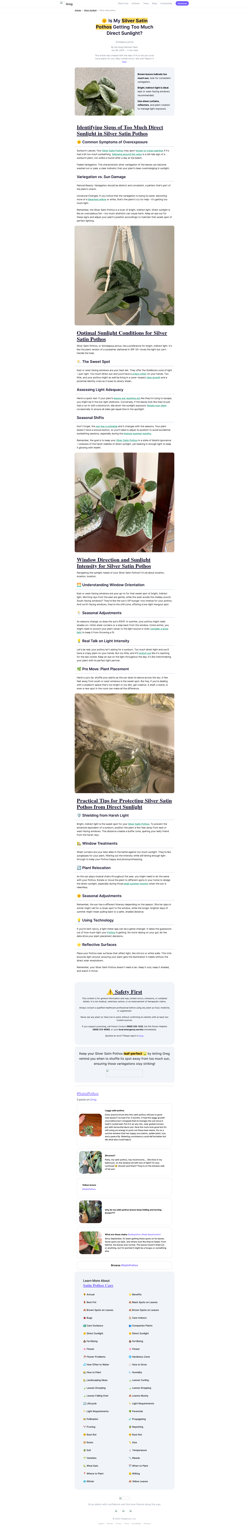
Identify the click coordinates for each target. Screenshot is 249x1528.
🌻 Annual (88, 1294)
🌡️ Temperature (138, 1450)
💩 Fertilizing (90, 1341)
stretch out (145, 653)
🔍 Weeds (134, 1458)
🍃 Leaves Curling (139, 1380)
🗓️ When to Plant (138, 1465)
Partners (110, 1523)
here (124, 61)
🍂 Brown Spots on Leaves (98, 1310)
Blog (154, 3)
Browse (124, 1265)
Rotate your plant (157, 405)
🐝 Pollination (90, 1419)
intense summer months (137, 433)
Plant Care (123, 3)
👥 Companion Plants (141, 1325)
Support (101, 1523)
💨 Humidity (135, 1372)
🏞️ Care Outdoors (93, 1325)
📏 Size (133, 1442)
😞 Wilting (134, 1473)
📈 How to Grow (138, 1364)
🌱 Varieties (89, 1458)
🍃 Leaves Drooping (94, 1388)
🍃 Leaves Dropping (140, 1388)
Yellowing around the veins (127, 154)
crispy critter (139, 373)
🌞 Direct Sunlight (93, 1333)
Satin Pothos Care (98, 1285)
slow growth (153, 377)
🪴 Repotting (136, 1426)
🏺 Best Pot (89, 1302)
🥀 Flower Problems (94, 1356)
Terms (126, 1523)
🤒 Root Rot (89, 1434)
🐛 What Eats (90, 1465)
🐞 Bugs (87, 1317)
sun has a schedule (106, 426)
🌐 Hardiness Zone (139, 1356)
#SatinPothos (88, 1093)
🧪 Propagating (137, 1419)
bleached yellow (97, 199)
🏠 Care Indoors (138, 1317)
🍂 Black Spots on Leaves (143, 1302)
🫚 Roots (88, 1442)
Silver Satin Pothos (112, 150)
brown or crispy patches (149, 150)
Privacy (119, 1523)
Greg (93, 1099)
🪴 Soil (87, 1450)
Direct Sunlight (90, 10)
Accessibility (136, 1523)
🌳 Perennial (136, 1411)
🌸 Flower (88, 1349)
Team (146, 3)
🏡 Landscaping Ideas (95, 1380)
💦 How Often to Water (96, 1364)
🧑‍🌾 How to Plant (92, 1372)
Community (166, 3)
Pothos (111, 932)
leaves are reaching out (127, 398)
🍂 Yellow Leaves (138, 1481)
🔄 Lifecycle (90, 1403)
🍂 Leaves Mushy (138, 1395)
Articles (136, 3)
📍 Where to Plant (93, 1473)
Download (182, 3)
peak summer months (136, 883)
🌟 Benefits (135, 1294)
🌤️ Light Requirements (141, 1403)
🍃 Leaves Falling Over (96, 1395)
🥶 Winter (88, 1481)
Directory (147, 1523)
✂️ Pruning (89, 1426)
